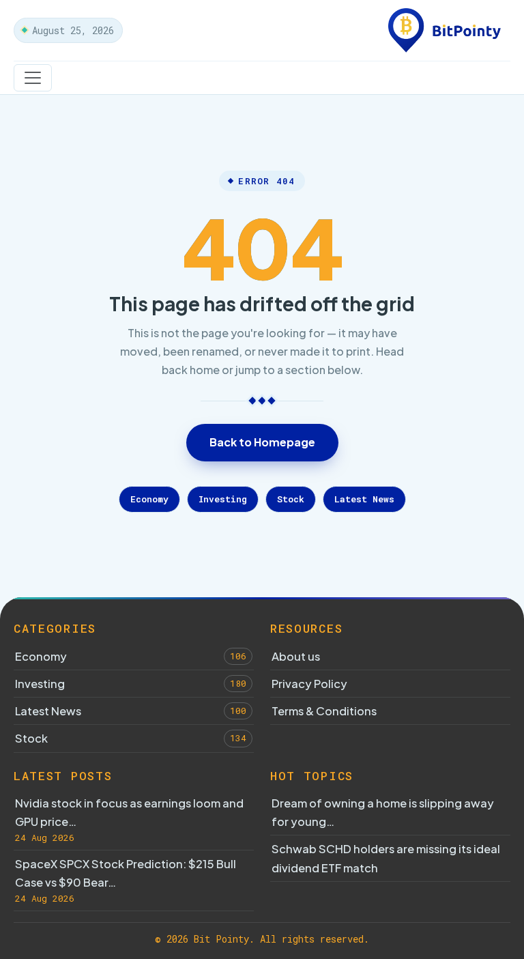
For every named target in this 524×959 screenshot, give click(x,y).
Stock (290, 499)
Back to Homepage (262, 442)
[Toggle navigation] (33, 77)
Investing (223, 499)
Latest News (364, 499)
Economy (149, 499)
